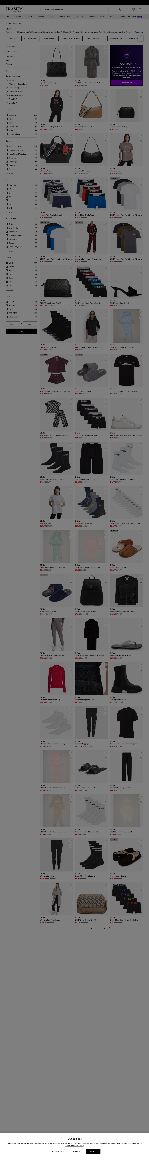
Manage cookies (58, 1151)
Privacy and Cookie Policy (74, 1146)
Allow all (93, 1151)
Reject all (76, 1151)
